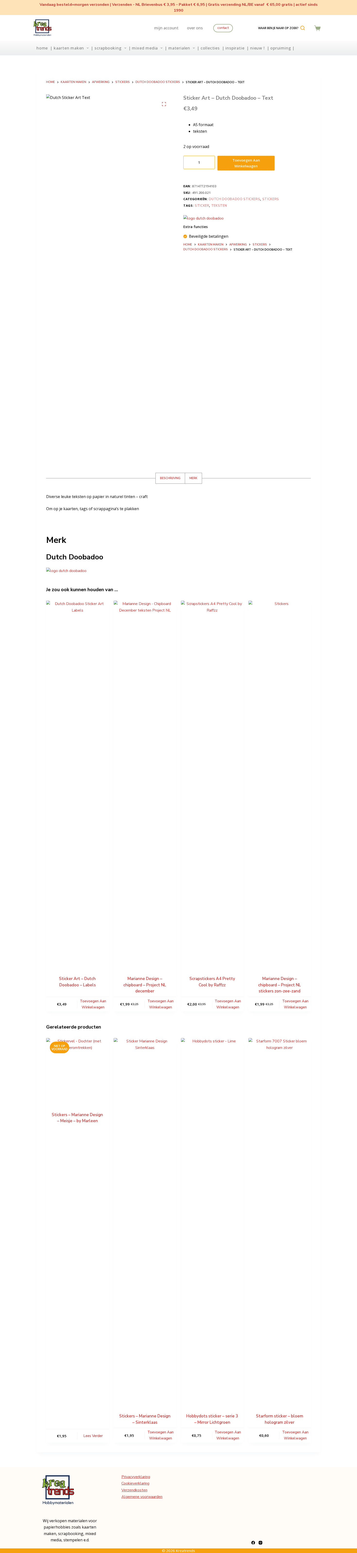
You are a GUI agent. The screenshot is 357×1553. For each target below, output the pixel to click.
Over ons (195, 28)
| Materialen (177, 48)
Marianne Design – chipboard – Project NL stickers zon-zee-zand (279, 985)
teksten (219, 206)
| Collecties (208, 48)
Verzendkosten (134, 1490)
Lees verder (93, 1435)
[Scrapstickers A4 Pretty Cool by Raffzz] (212, 782)
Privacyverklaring (135, 1476)
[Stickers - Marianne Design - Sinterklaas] (145, 1220)
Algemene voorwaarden (141, 1496)
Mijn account (166, 28)
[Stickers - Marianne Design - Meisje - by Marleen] (77, 1069)
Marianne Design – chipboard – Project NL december (144, 985)
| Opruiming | (281, 48)
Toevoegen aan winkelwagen (246, 163)
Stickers (270, 199)
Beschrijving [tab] (170, 478)
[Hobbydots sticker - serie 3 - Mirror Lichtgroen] (212, 1220)
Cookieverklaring (135, 1483)
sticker (202, 206)
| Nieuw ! (255, 48)
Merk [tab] (193, 478)
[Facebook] (253, 1543)
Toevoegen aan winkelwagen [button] (93, 1004)
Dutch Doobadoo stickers (234, 199)
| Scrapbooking (106, 48)
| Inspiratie (233, 48)
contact (223, 27)
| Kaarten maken (67, 48)
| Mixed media (143, 48)
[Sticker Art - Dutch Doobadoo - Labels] (77, 782)
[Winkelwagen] (317, 28)
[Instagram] (260, 1543)
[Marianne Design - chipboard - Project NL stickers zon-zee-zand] (279, 782)
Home (42, 48)
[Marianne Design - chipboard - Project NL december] (145, 782)
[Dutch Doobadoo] (203, 218)
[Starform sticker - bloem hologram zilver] (279, 1220)
